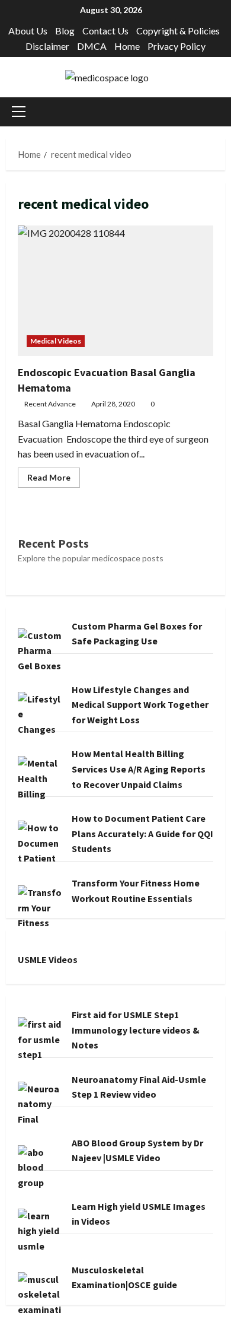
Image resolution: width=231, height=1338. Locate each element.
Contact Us (105, 30)
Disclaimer (47, 46)
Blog (65, 30)
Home (127, 46)
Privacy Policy (176, 46)
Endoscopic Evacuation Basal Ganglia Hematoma (115, 290)
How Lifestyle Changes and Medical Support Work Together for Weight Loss (140, 705)
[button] (18, 111)
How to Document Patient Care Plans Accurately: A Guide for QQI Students (142, 833)
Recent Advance (50, 403)
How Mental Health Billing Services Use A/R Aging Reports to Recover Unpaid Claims (139, 769)
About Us (27, 30)
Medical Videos (55, 340)
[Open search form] (221, 111)
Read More (53, 480)
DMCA (92, 46)
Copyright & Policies (178, 30)
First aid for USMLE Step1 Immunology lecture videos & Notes (136, 1030)
